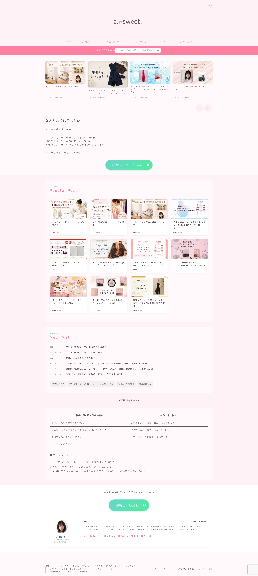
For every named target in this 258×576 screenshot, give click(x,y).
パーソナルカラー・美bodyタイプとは (72, 566)
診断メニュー (89, 41)
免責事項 (83, 571)
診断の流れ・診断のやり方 (106, 566)
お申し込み (186, 41)
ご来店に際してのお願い (72, 568)
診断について (146, 384)
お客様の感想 (58, 384)
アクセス (52, 568)
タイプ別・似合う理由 (79, 384)
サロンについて (137, 41)
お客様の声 (112, 41)
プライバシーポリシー (116, 568)
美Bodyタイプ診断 (127, 384)
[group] (65, 80)
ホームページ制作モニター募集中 (136, 50)
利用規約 (69, 571)
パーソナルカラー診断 (104, 384)
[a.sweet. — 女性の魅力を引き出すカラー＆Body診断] (129, 18)
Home (69, 41)
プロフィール (163, 41)
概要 (47, 566)
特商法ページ (54, 571)
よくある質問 (130, 566)
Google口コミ (95, 568)
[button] (199, 107)
